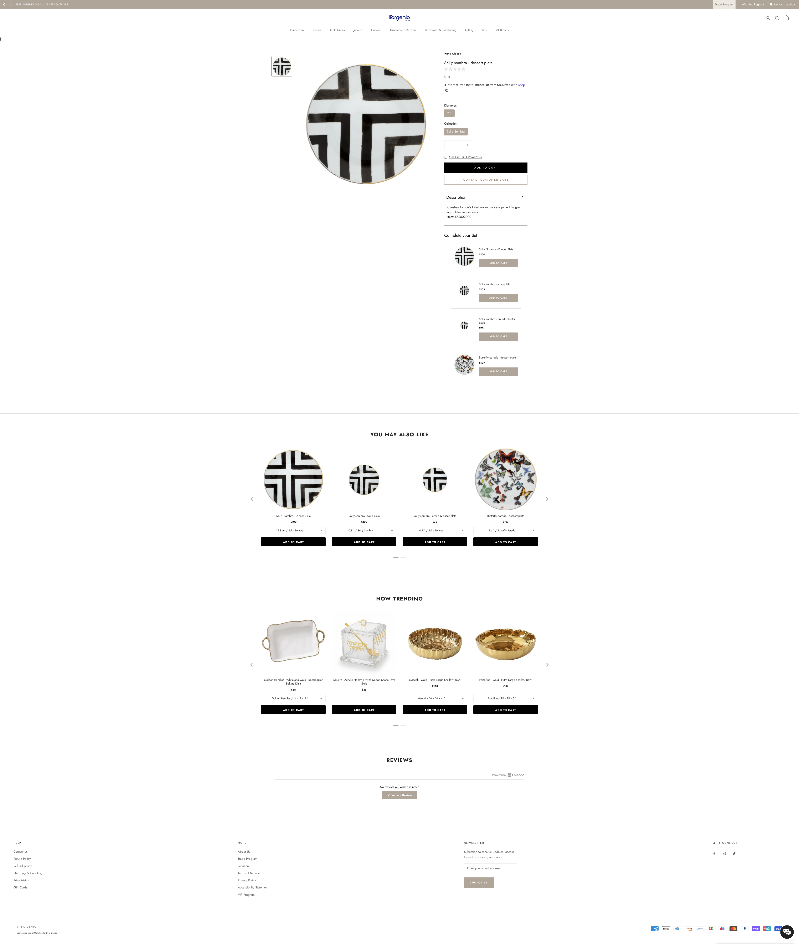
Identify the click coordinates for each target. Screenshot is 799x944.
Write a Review (404, 796)
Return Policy (22, 858)
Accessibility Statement (253, 887)
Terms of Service (249, 873)
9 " (449, 113)
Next (10, 4)
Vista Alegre (452, 54)
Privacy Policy (247, 880)
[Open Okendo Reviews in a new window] (508, 775)
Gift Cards (20, 887)
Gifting (469, 30)
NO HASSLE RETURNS (29, 4)
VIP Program (246, 894)
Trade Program (724, 4)
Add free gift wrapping (465, 157)
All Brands (502, 30)
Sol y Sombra (456, 131)
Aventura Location (783, 4)
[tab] (395, 557)
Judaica (358, 30)
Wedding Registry (753, 4)
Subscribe (479, 882)
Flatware (376, 30)
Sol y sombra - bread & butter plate (497, 321)
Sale (485, 30)
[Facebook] (714, 853)
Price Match (21, 880)
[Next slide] (547, 499)
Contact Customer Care (486, 180)
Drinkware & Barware (403, 30)
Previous (4, 4)
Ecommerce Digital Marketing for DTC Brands (37, 932)
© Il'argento (27, 926)
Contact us (20, 851)
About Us (244, 851)
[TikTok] (734, 853)
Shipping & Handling (28, 873)
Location (243, 866)
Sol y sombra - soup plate (494, 284)
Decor (317, 30)
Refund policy (23, 866)
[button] (455, 69)
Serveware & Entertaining (440, 30)
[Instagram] (724, 853)
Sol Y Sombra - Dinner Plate (496, 249)
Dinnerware (297, 30)
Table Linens (337, 30)
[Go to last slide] (252, 499)
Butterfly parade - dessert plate (497, 357)
